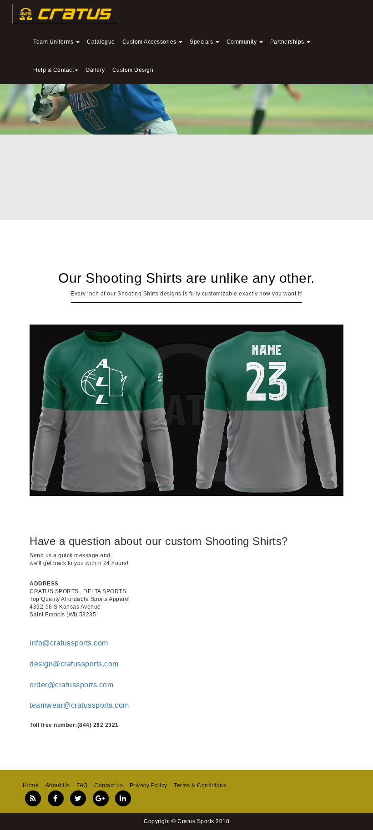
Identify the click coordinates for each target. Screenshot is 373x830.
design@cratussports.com (74, 664)
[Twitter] (78, 798)
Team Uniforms (54, 42)
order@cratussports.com (71, 685)
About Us (57, 785)
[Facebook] (56, 798)
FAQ (82, 785)
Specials (202, 42)
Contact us (108, 785)
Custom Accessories (150, 42)
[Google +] (101, 798)
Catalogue (101, 42)
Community (242, 42)
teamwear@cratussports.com (79, 705)
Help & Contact (53, 70)
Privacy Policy (148, 785)
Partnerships (288, 42)
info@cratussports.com (69, 643)
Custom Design (133, 70)
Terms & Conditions (200, 785)
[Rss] (33, 798)
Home (31, 785)
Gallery (95, 70)
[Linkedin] (123, 798)
